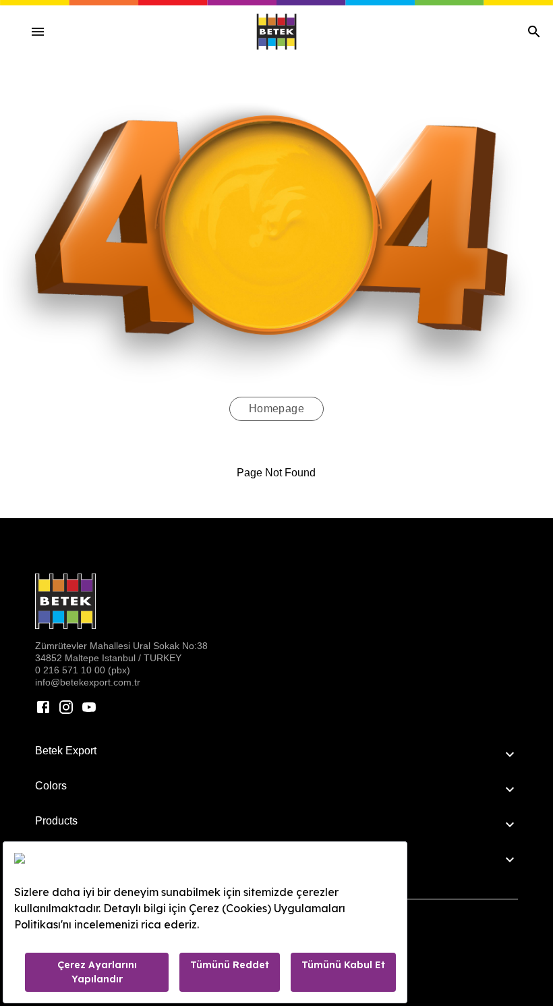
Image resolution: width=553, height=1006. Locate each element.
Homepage (277, 408)
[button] (276, 754)
